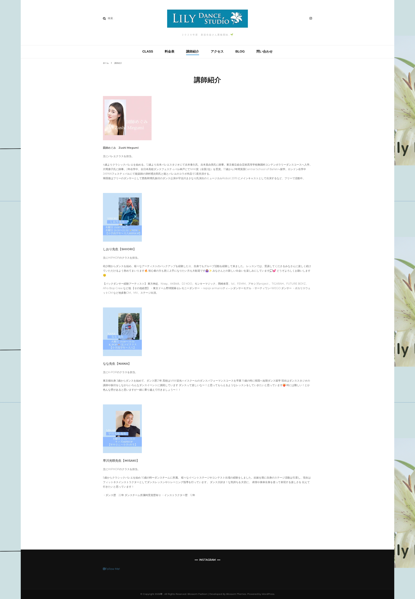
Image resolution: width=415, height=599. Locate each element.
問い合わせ (264, 51)
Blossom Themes (235, 594)
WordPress (268, 594)
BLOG (240, 51)
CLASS (147, 51)
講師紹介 (192, 51)
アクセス (217, 51)
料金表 (169, 51)
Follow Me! (112, 568)
